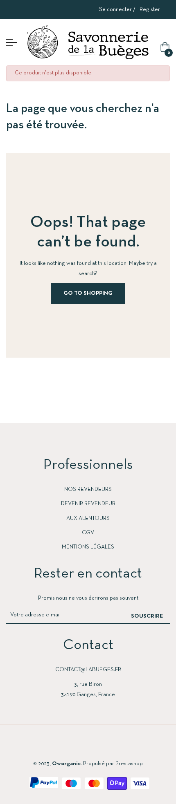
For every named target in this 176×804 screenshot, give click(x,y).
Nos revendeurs (88, 489)
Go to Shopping (88, 293)
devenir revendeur (88, 503)
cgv (88, 532)
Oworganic (66, 763)
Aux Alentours (88, 518)
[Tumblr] (119, 744)
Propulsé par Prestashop (113, 763)
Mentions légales (88, 547)
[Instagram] (88, 744)
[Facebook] (57, 744)
